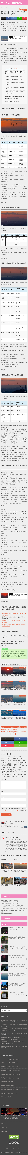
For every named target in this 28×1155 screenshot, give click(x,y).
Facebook (16, 855)
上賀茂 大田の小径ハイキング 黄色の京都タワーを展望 (13, 1028)
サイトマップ (4, 1131)
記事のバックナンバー (17, 1148)
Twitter (9, 855)
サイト (2, 803)
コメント (3, 779)
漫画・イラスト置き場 (6, 1097)
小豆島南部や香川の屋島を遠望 (14, 76)
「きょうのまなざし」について (6, 1148)
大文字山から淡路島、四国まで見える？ (10, 1081)
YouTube (23, 855)
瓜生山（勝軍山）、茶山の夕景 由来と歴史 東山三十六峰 (14, 1020)
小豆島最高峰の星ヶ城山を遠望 (14, 79)
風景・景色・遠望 (15, 727)
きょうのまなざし (14, 3)
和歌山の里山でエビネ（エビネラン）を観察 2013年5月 (14, 1046)
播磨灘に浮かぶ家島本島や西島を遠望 (15, 88)
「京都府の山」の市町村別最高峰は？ (10, 1066)
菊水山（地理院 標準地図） (12, 101)
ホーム (2, 1123)
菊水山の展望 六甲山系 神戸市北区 (14, 72)
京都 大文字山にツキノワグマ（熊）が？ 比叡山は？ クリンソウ (17, 994)
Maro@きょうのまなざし (14, 1152)
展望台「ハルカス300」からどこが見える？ (11, 1062)
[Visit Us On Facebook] (12, 1143)
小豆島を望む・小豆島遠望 (20, 731)
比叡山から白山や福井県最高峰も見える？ (11, 1078)
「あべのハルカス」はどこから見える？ (10, 1059)
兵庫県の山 (4, 729)
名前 (2, 791)
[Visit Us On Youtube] (15, 1143)
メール (2, 797)
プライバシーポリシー (6, 810)
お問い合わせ (4, 1127)
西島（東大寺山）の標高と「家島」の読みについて (15, 92)
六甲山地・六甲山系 (13, 729)
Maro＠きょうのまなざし (12, 837)
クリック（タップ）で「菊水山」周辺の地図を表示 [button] (14, 636)
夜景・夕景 (24, 727)
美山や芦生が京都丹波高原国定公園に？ (10, 1089)
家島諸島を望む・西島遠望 (7, 731)
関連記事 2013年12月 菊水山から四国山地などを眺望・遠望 (14, 97)
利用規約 (15, 810)
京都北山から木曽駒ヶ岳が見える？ (9, 1093)
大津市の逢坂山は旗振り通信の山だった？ (11, 1070)
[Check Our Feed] (18, 1143)
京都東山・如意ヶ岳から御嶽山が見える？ (11, 1074)
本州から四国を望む (6, 734)
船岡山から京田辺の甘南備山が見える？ (10, 1085)
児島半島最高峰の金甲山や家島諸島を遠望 (15, 83)
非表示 (16, 68)
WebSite (3, 855)
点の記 (13, 734)
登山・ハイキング (5, 727)
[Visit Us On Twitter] (10, 1143)
